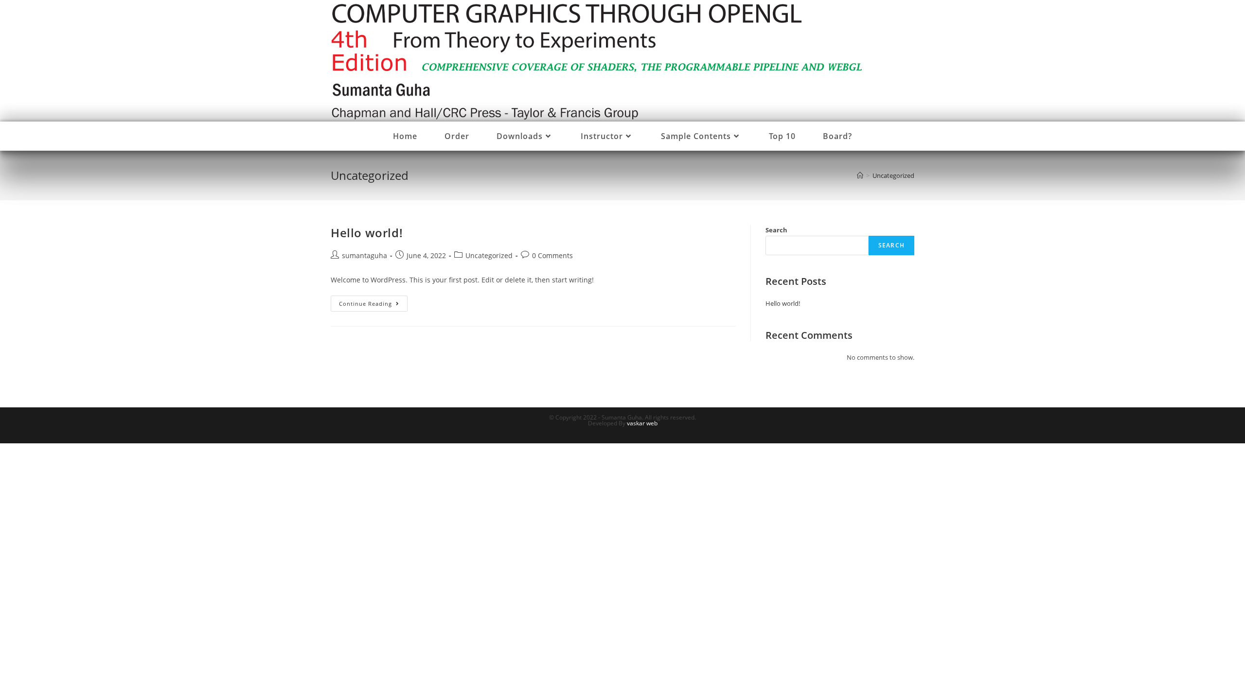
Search (776, 230)
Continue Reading (373, 305)
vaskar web (642, 423)
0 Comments (552, 255)
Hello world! (367, 233)
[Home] (860, 175)
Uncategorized (489, 255)
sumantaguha (364, 255)
